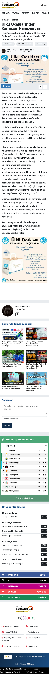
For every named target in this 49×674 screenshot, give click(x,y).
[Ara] (42, 5)
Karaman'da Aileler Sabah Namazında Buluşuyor (34, 388)
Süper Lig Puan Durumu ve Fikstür (12, 639)
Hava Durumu (34, 626)
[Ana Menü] (45, 5)
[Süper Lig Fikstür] (46, 507)
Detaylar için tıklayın (24, 498)
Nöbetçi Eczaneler (12, 626)
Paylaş (7, 86)
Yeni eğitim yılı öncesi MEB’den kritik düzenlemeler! (34, 344)
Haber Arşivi (33, 646)
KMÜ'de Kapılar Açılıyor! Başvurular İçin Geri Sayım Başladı (36, 366)
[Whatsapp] (33, 618)
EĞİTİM (35, 13)
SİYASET (25, 13)
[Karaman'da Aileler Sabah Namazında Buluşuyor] (36, 379)
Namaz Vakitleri (11, 632)
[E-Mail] (17, 314)
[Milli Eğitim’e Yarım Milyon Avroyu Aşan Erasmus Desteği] (13, 334)
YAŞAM (15, 13)
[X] (20, 618)
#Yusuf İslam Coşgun (24, 44)
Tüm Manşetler (34, 638)
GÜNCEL (6, 13)
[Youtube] (29, 618)
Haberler (5, 20)
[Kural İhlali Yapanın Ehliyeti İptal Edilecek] (13, 379)
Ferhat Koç (20, 309)
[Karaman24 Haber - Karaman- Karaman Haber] (10, 5)
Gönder (7, 426)
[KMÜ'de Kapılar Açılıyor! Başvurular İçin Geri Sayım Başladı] (36, 356)
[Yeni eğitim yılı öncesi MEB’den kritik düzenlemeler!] (36, 334)
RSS (9, 657)
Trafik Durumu (33, 632)
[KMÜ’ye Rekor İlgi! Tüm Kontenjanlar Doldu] (13, 356)
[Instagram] (25, 618)
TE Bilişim (30, 664)
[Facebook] (16, 618)
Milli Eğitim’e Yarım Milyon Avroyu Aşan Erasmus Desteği (12, 344)
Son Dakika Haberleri (12, 646)
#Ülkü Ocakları (7, 44)
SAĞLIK (45, 13)
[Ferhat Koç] (7, 311)
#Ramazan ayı (41, 44)
